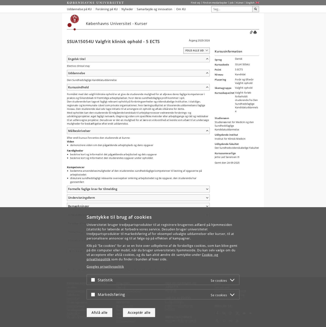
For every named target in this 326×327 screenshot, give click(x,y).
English (250, 2)
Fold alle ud (194, 50)
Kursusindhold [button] (78, 87)
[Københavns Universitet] (95, 2)
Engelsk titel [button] (76, 59)
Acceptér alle (139, 312)
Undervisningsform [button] (81, 197)
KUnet (240, 2)
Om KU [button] (181, 9)
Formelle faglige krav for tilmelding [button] (92, 189)
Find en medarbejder (215, 2)
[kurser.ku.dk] (73, 22)
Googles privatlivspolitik (105, 267)
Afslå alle (99, 312)
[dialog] (163, 267)
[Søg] (255, 9)
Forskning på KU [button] (107, 9)
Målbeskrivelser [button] (79, 131)
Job (232, 2)
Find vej (195, 2)
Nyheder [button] (127, 9)
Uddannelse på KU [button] (79, 9)
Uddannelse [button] (76, 73)
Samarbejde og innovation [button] (154, 9)
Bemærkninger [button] (78, 206)
